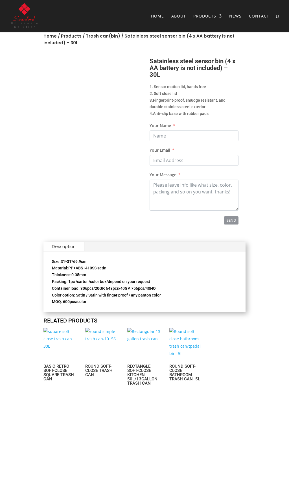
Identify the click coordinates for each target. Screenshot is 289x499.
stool (176, 466)
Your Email (160, 150)
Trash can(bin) (103, 36)
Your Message (163, 174)
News (235, 16)
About (178, 16)
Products (204, 16)
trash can (177, 430)
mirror (177, 439)
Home (157, 16)
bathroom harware (177, 457)
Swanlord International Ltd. (41, 463)
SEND (231, 220)
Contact (259, 16)
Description (64, 246)
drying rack (177, 448)
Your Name (160, 125)
